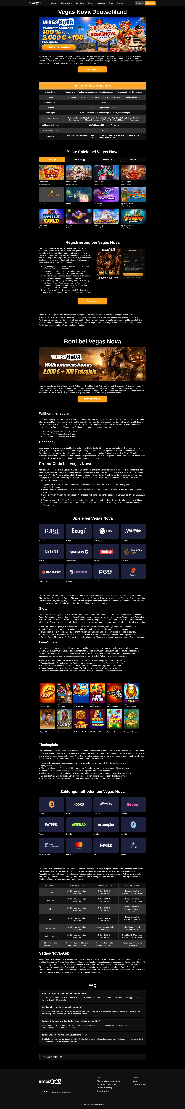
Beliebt (50, 159)
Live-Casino (77, 159)
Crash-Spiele (104, 159)
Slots (132, 159)
